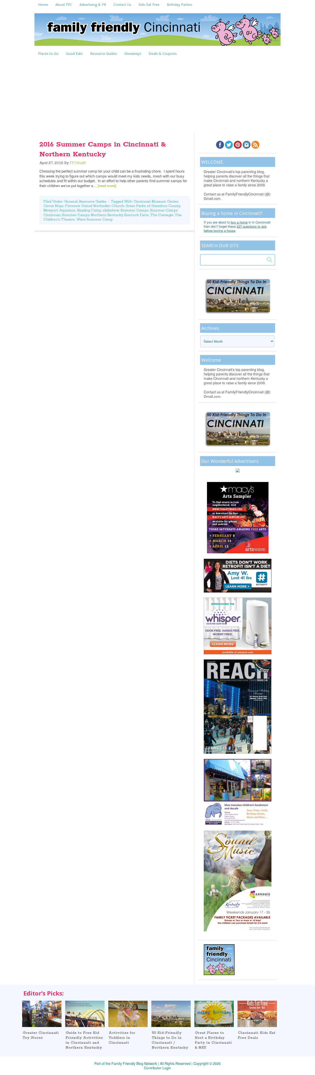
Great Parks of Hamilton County (153, 206)
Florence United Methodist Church (94, 206)
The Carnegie (161, 215)
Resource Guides (93, 201)
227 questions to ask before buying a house (235, 228)
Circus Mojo (53, 206)
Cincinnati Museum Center (156, 201)
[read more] (107, 185)
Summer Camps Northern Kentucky (92, 215)
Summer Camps (134, 210)
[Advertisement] (157, 95)
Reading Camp (89, 210)
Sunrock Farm (136, 215)
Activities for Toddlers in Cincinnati (122, 1038)
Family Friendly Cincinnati (157, 31)
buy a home (239, 222)
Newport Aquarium (59, 210)
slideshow (111, 210)
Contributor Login (157, 1067)
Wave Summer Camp (94, 219)
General (71, 201)
